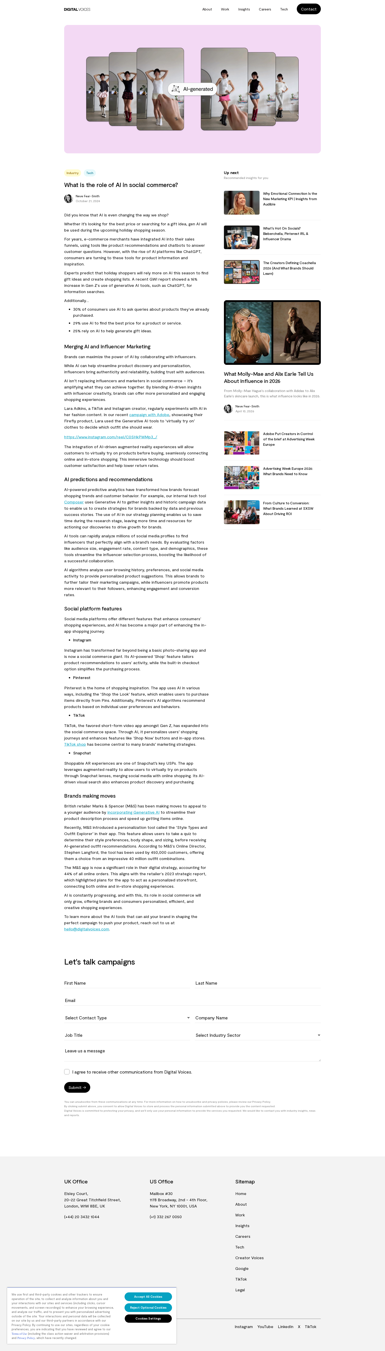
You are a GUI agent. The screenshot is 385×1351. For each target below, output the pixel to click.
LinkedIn (285, 1326)
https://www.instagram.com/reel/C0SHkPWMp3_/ (110, 436)
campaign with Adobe (149, 414)
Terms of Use (19, 1333)
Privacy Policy (26, 1338)
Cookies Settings (148, 1318)
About (207, 9)
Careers (265, 9)
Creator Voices (249, 1257)
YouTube (265, 1326)
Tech (284, 9)
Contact (309, 8)
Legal (240, 1289)
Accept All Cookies (148, 1296)
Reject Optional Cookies (148, 1307)
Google (242, 1268)
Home (240, 1193)
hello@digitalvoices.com (86, 928)
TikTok (241, 1279)
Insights (244, 9)
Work (225, 9)
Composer (74, 501)
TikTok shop (75, 744)
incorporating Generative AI (133, 812)
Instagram (244, 1326)
